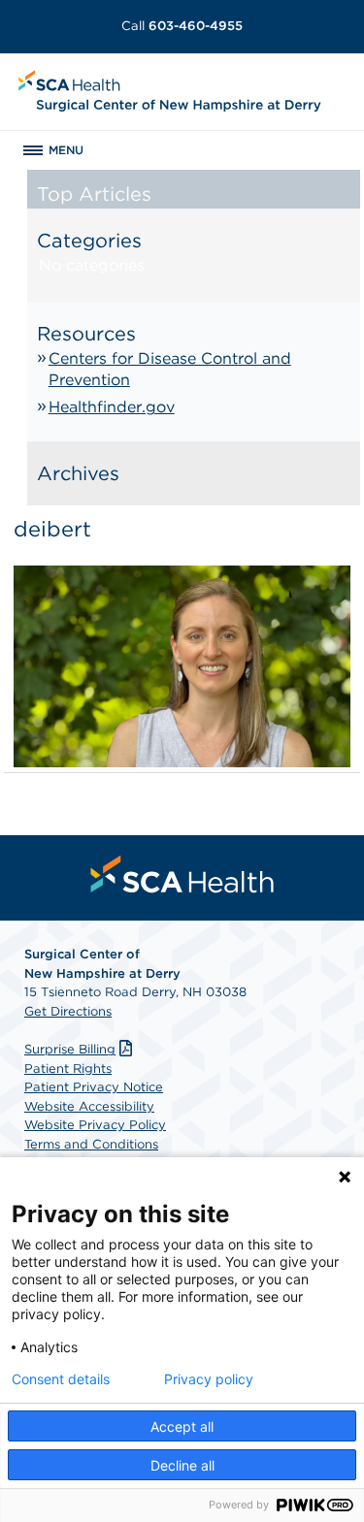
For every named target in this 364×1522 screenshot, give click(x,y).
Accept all (182, 1426)
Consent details (61, 1379)
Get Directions (68, 1011)
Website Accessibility (89, 1106)
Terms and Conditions (91, 1144)
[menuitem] (182, 874)
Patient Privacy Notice (93, 1087)
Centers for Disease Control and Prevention (170, 369)
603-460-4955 (182, 25)
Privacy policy (208, 1379)
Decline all (182, 1465)
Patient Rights (68, 1068)
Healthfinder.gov (112, 407)
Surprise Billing (70, 1049)
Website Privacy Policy (95, 1124)
